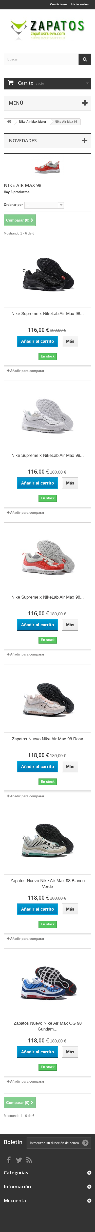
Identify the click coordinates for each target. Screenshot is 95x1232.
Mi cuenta (15, 1200)
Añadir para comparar (27, 371)
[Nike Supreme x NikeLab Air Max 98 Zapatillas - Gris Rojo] (47, 556)
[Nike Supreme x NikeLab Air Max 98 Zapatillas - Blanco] (47, 415)
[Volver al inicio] (9, 122)
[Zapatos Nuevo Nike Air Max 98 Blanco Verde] (47, 840)
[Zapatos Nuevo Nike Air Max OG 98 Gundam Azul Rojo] (47, 983)
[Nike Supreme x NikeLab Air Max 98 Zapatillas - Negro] (47, 273)
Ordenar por (13, 205)
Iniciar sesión (80, 4)
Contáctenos (58, 4)
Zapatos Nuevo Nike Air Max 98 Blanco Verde (47, 883)
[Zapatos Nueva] (47, 27)
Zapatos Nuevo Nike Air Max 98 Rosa (47, 739)
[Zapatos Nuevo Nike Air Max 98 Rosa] (47, 698)
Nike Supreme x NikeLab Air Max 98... (47, 313)
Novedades (23, 140)
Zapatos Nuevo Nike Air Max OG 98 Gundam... (48, 1026)
